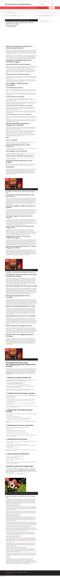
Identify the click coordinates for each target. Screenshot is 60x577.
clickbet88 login (28, 20)
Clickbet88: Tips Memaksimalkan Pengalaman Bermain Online (21, 272)
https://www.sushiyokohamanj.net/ (23, 539)
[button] (47, 8)
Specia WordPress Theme (9, 573)
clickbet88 (17, 20)
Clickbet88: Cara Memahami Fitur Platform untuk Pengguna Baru (20, 192)
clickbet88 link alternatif (22, 20)
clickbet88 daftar (21, 189)
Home (43, 12)
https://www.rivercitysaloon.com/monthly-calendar (18, 368)
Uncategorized (12, 20)
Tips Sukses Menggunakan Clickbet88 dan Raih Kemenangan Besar (20, 496)
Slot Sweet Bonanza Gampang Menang (17, 4)
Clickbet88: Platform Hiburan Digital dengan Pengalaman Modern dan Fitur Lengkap (19, 23)
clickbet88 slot (30, 189)
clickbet (16, 359)
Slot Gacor (11, 359)
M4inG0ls (7, 20)
